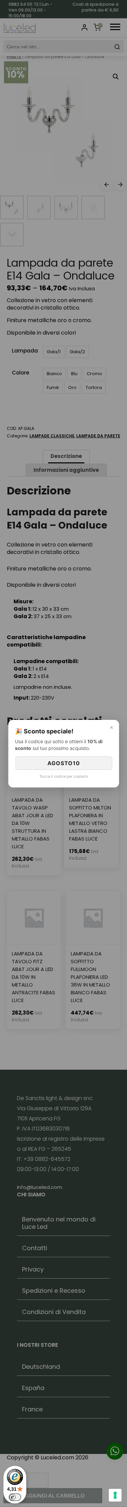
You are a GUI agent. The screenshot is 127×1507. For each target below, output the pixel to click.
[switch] (15, 1497)
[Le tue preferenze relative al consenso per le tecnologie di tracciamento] (115, 1495)
